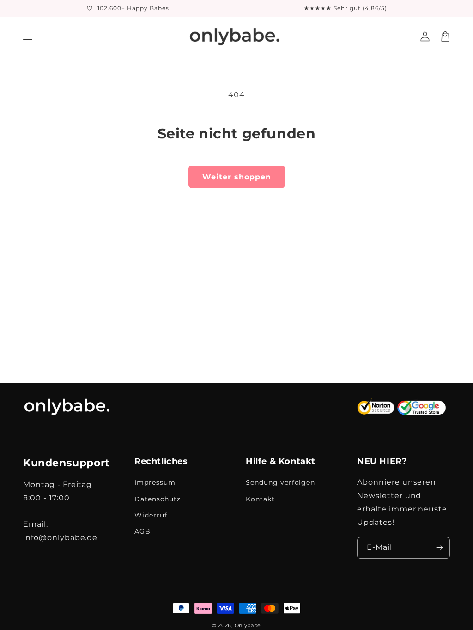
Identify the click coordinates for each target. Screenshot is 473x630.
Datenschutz (157, 499)
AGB (142, 531)
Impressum (155, 482)
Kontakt (260, 499)
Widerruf (150, 515)
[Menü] (28, 36)
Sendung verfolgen (280, 482)
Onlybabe (248, 625)
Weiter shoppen (236, 176)
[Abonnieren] (439, 548)
